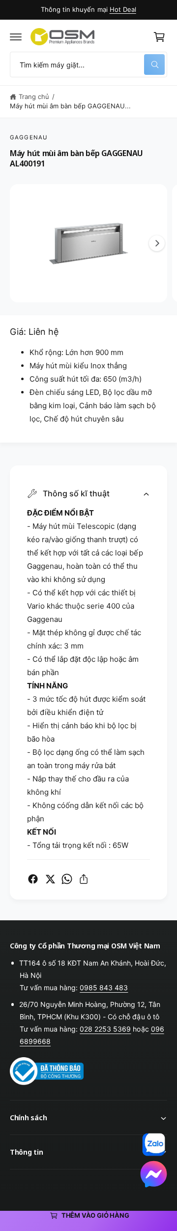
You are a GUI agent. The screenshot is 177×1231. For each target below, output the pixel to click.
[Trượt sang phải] (157, 243)
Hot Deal (123, 9)
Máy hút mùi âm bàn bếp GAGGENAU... (70, 106)
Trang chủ (34, 96)
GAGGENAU (29, 137)
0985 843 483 (104, 987)
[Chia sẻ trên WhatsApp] (67, 879)
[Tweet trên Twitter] (50, 879)
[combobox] (88, 64)
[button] (16, 37)
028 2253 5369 (105, 1029)
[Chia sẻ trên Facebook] (33, 879)
